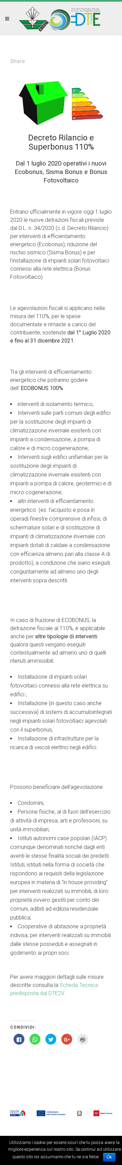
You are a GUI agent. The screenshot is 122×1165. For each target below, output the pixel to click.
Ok (109, 1157)
